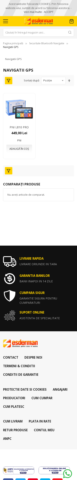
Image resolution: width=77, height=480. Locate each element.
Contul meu (44, 430)
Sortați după (31, 80)
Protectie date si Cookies (25, 389)
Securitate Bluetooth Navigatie (46, 43)
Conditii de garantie (20, 374)
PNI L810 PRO (19, 127)
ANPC (7, 439)
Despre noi (33, 357)
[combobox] (38, 32)
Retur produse (15, 430)
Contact (10, 357)
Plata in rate (40, 421)
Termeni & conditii (19, 366)
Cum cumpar (41, 398)
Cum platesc (13, 407)
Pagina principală (13, 43)
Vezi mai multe (33, 12)
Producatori (14, 398)
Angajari (60, 389)
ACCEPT (48, 12)
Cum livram (13, 421)
